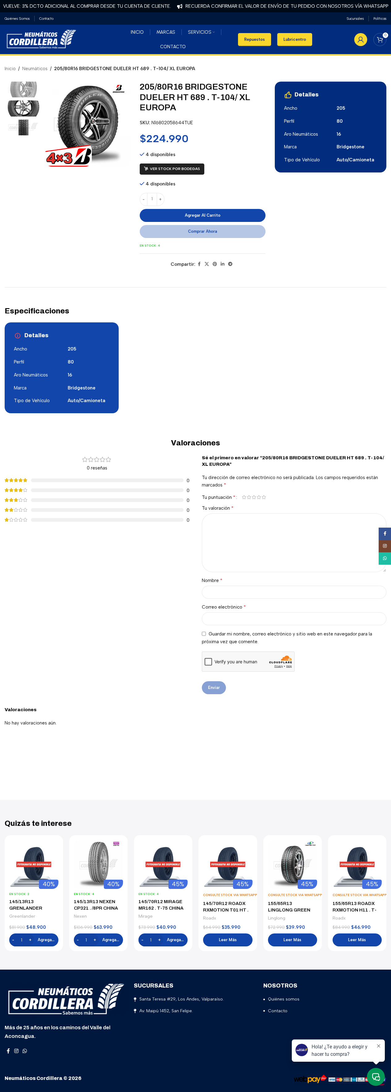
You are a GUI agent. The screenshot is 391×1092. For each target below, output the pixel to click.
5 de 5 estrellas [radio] (263, 497)
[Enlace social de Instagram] (16, 1051)
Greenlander (22, 916)
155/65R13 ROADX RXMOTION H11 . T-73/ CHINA (354, 910)
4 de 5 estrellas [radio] (259, 497)
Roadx (209, 918)
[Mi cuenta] (360, 39)
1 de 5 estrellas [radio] (244, 497)
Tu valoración (218, 508)
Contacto (277, 1010)
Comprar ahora (202, 231)
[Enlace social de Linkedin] (222, 264)
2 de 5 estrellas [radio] (249, 497)
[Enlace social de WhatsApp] (24, 1051)
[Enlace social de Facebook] (199, 264)
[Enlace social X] (207, 264)
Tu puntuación (219, 497)
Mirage (145, 916)
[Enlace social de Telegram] (230, 264)
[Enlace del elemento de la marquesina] (275, 6)
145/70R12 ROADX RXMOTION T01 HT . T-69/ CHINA (226, 910)
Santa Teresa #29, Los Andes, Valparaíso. (181, 999)
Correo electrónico (224, 607)
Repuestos (254, 39)
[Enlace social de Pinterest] (215, 264)
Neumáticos (35, 68)
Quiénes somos (284, 999)
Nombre (212, 580)
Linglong (276, 918)
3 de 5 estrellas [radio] (254, 497)
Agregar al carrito (202, 215)
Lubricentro (294, 39)
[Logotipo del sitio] (41, 39)
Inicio (10, 68)
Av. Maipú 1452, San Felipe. (166, 1010)
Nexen (80, 916)
